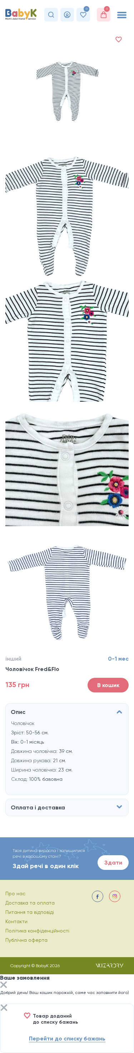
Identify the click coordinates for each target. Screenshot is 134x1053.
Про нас (15, 893)
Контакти (16, 921)
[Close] (3, 985)
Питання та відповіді (29, 912)
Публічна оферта (26, 940)
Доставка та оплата (30, 903)
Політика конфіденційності (37, 931)
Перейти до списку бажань (67, 1038)
